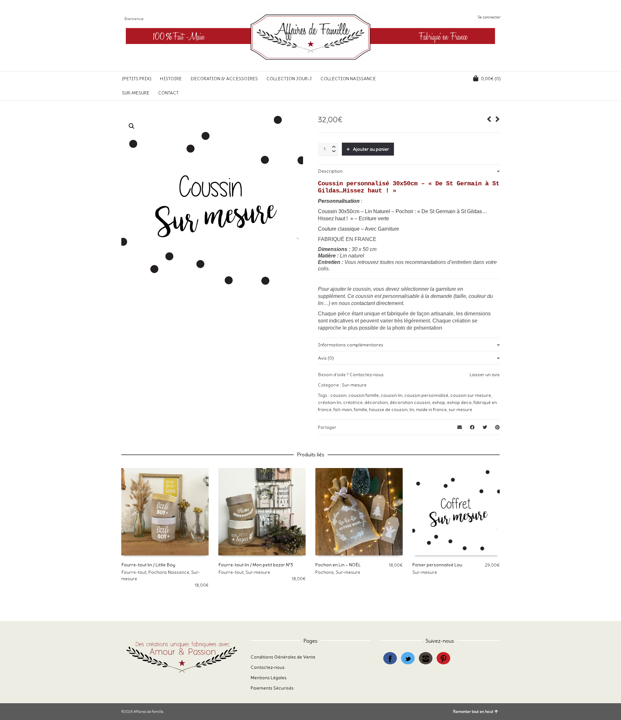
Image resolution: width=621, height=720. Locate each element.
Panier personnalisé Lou (437, 565)
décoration (376, 402)
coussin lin (391, 395)
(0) (491, 79)
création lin (329, 402)
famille (360, 409)
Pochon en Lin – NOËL (338, 565)
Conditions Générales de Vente (283, 657)
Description (330, 171)
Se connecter (489, 17)
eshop (438, 402)
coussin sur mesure (470, 395)
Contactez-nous (367, 374)
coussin (338, 395)
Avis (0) (326, 358)
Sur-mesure (354, 385)
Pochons (324, 572)
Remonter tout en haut (473, 711)
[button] (131, 126)
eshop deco (459, 402)
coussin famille (363, 395)
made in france (431, 409)
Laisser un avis (485, 374)
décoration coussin (410, 402)
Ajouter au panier (371, 149)
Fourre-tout (134, 572)
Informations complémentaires (350, 345)
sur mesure (460, 409)
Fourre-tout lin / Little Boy (148, 565)
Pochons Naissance (168, 572)
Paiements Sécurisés (272, 688)
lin (411, 409)
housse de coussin (388, 409)
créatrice (353, 402)
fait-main (342, 409)
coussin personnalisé (426, 395)
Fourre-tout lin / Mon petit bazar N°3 (255, 565)
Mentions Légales (269, 678)
